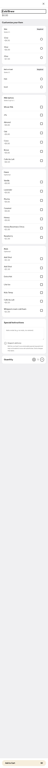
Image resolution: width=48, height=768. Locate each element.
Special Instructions (14, 322)
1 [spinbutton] (38, 359)
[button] (24, 763)
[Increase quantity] (42, 360)
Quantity (8, 359)
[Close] (43, 3)
